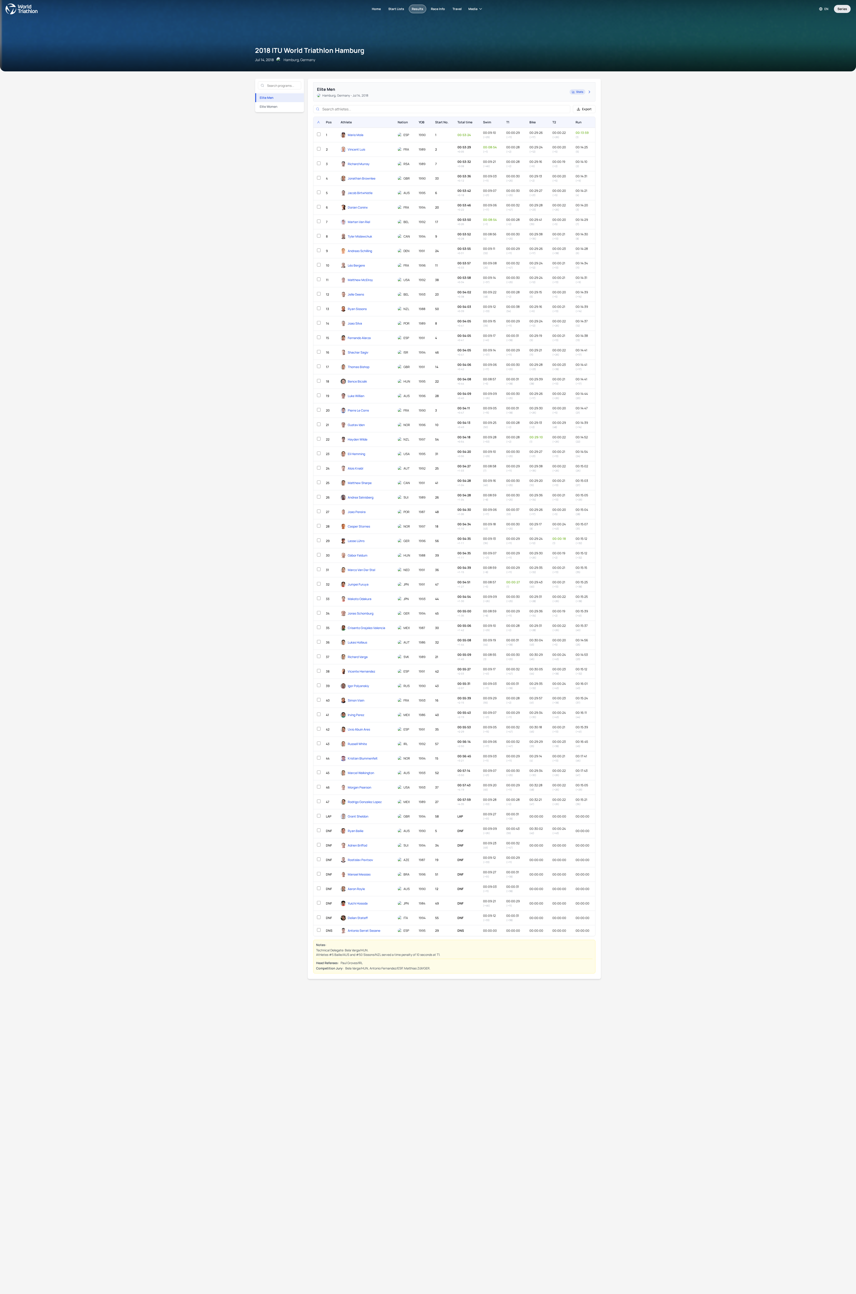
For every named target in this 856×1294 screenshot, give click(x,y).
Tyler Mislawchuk (360, 236)
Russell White (357, 744)
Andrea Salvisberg (360, 497)
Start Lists (396, 9)
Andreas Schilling (360, 251)
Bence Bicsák (357, 381)
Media (472, 9)
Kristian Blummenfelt (363, 758)
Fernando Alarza (359, 338)
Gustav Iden (356, 425)
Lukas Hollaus (357, 642)
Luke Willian (356, 396)
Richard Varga (358, 657)
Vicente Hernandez (361, 671)
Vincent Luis (356, 149)
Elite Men (267, 97)
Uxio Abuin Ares (359, 729)
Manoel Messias (359, 874)
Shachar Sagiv (358, 352)
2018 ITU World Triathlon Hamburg (309, 50)
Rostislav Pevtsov (360, 860)
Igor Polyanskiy (358, 686)
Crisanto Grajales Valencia (366, 628)
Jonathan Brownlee (361, 178)
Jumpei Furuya (358, 584)
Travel (457, 9)
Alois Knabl (355, 468)
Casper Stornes (359, 526)
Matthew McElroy (360, 280)
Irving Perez (356, 715)
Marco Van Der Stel (361, 570)
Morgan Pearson (359, 787)
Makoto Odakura (359, 599)
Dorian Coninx (358, 207)
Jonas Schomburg (360, 613)
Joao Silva (355, 323)
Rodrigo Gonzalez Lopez (365, 802)
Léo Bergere (356, 265)
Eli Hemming (356, 454)
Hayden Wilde (357, 439)
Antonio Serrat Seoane (364, 930)
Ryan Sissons (357, 309)
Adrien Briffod (357, 845)
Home (376, 9)
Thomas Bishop (358, 367)
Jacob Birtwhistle (360, 193)
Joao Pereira (357, 512)
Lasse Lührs (356, 541)
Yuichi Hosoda (358, 903)
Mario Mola (355, 135)
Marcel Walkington (361, 773)
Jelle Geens (356, 294)
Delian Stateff (358, 918)
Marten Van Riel (359, 222)
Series (842, 9)
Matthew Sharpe (360, 483)
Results (417, 9)
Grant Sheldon (358, 816)
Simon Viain (356, 700)
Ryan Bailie (355, 831)
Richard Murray (359, 164)
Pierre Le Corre (358, 410)
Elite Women (268, 106)
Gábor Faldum (357, 555)
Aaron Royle (356, 889)
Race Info (438, 9)
